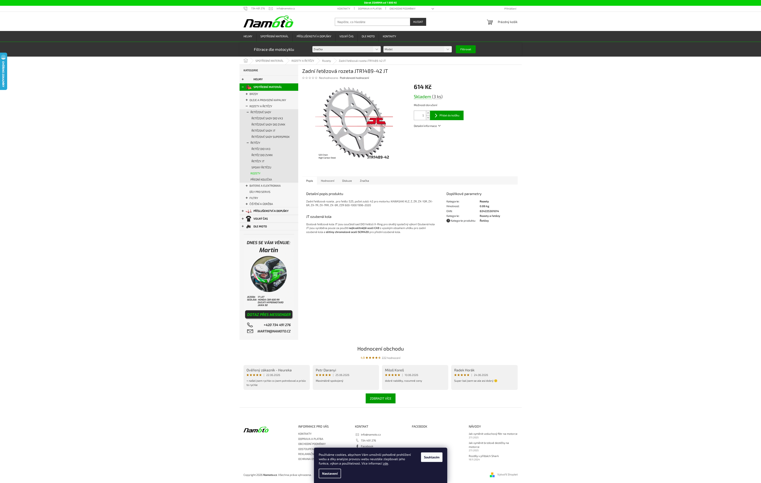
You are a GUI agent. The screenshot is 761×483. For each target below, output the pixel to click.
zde (385, 463)
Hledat (418, 21)
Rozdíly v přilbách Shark (484, 456)
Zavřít (435, 137)
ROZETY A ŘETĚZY (260, 106)
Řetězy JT (257, 161)
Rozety (255, 173)
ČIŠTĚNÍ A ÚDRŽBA (261, 204)
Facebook (367, 446)
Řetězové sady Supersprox (270, 136)
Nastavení (330, 473)
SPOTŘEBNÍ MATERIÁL (267, 87)
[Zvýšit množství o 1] (428, 113)
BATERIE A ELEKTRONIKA (265, 185)
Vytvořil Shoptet (507, 474)
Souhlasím (431, 457)
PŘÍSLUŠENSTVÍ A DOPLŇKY (270, 211)
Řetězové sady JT (263, 130)
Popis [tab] (309, 180)
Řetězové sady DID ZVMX (268, 124)
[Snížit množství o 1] (428, 117)
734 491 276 (368, 440)
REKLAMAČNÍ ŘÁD (309, 454)
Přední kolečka (261, 179)
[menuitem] (248, 36)
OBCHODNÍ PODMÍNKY (402, 8)
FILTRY (253, 198)
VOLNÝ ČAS (260, 218)
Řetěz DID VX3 (260, 149)
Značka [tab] (364, 180)
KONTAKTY (343, 8)
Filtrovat (465, 49)
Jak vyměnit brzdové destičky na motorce (489, 444)
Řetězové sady (260, 112)
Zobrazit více (380, 398)
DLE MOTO (260, 226)
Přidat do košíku (449, 115)
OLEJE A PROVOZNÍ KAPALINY (267, 100)
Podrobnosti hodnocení (354, 77)
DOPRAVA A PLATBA (370, 8)
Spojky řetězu (261, 167)
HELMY (258, 79)
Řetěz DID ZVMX (262, 155)
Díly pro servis (259, 191)
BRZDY (253, 94)
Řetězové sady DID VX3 (267, 118)
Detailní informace (425, 126)
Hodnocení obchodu (380, 348)
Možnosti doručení (425, 105)
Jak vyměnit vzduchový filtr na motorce (493, 433)
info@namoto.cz (371, 434)
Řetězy (255, 142)
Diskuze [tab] (347, 180)
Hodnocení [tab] (327, 180)
